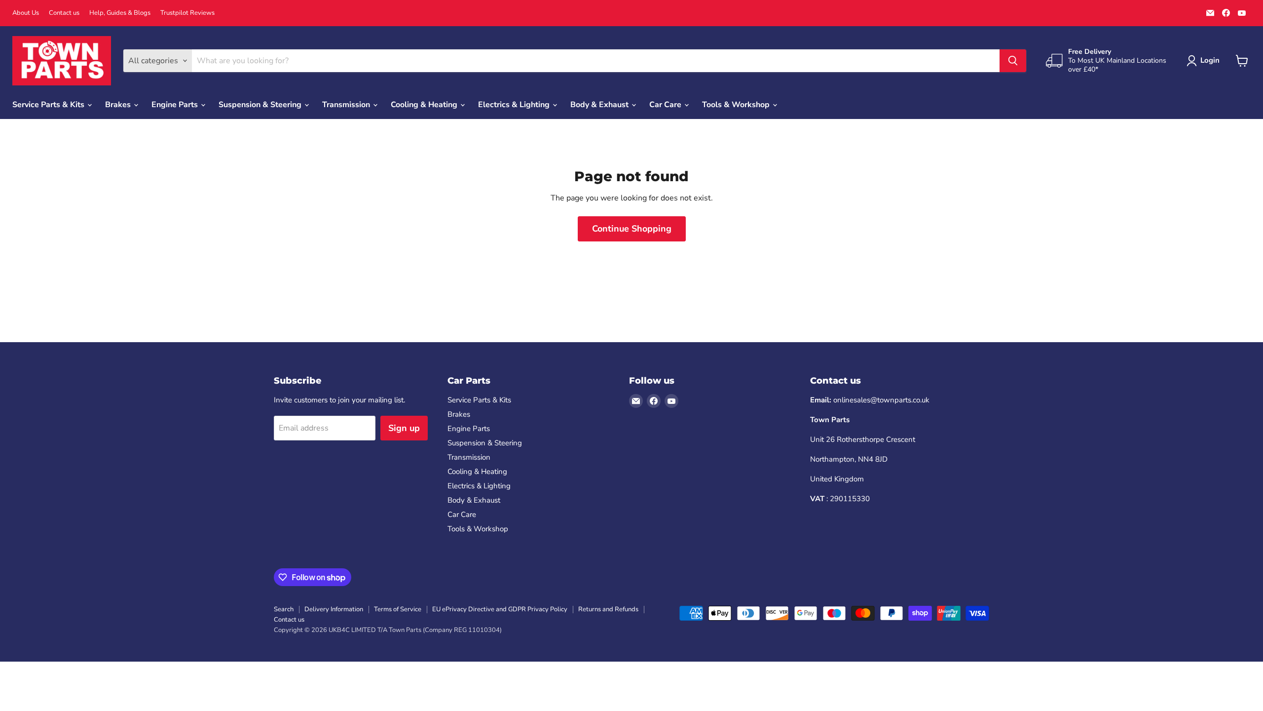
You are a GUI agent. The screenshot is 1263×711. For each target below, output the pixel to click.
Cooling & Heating (425, 104)
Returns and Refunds (608, 609)
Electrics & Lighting (515, 104)
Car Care (666, 104)
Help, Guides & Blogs (119, 13)
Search (284, 609)
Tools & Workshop (737, 104)
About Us (25, 13)
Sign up (404, 428)
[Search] (1013, 60)
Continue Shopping (631, 229)
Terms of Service (397, 609)
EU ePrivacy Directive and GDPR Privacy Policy (499, 609)
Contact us (64, 13)
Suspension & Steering (261, 104)
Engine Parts (175, 104)
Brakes (119, 104)
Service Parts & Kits (49, 104)
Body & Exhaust (600, 104)
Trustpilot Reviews (187, 13)
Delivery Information (333, 609)
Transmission (347, 104)
